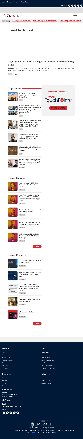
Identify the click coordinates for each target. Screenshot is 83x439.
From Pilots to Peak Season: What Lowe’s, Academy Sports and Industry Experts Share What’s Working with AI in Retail (30, 123)
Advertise (24, 2)
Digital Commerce (47, 365)
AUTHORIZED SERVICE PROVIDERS (32, 431)
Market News (45, 352)
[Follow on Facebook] (69, 6)
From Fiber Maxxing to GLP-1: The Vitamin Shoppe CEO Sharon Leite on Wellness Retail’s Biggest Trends (30, 198)
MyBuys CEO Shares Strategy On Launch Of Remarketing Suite (41, 63)
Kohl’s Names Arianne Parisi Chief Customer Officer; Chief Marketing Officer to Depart (28, 136)
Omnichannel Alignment (48, 368)
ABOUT (11, 431)
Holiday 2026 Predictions (21, 21)
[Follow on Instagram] (78, 6)
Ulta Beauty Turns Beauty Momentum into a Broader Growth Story (27, 95)
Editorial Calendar (46, 380)
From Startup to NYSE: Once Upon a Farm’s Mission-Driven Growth (29, 185)
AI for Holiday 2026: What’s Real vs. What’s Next (30, 262)
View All (37, 247)
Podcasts (22, 189)
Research (4, 380)
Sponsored (5, 368)
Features (21, 167)
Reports (4, 383)
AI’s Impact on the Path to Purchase (27, 313)
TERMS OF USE (40, 432)
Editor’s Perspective (7, 357)
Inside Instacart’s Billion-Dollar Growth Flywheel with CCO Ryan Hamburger (30, 236)
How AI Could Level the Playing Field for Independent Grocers (29, 223)
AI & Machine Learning (48, 360)
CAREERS (17, 431)
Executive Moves (46, 357)
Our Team (44, 378)
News (10, 74)
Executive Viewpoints (8, 360)
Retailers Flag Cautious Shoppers (45, 21)
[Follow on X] (75, 6)
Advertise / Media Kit (47, 383)
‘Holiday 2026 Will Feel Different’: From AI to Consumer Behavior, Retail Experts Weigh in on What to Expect (30, 162)
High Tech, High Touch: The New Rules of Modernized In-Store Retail (30, 274)
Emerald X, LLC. (38, 427)
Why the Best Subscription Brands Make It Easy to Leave (30, 211)
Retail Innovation (46, 363)
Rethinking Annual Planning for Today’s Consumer (29, 300)
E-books (4, 386)
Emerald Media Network (10, 2)
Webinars (4, 378)
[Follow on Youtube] (81, 6)
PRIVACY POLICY (51, 432)
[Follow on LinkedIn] (72, 6)
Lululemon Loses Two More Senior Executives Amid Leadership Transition (30, 149)
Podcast (4, 363)
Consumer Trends (47, 355)
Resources (22, 265)
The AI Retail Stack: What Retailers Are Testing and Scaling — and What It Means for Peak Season (29, 287)
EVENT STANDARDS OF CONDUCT (53, 431)
